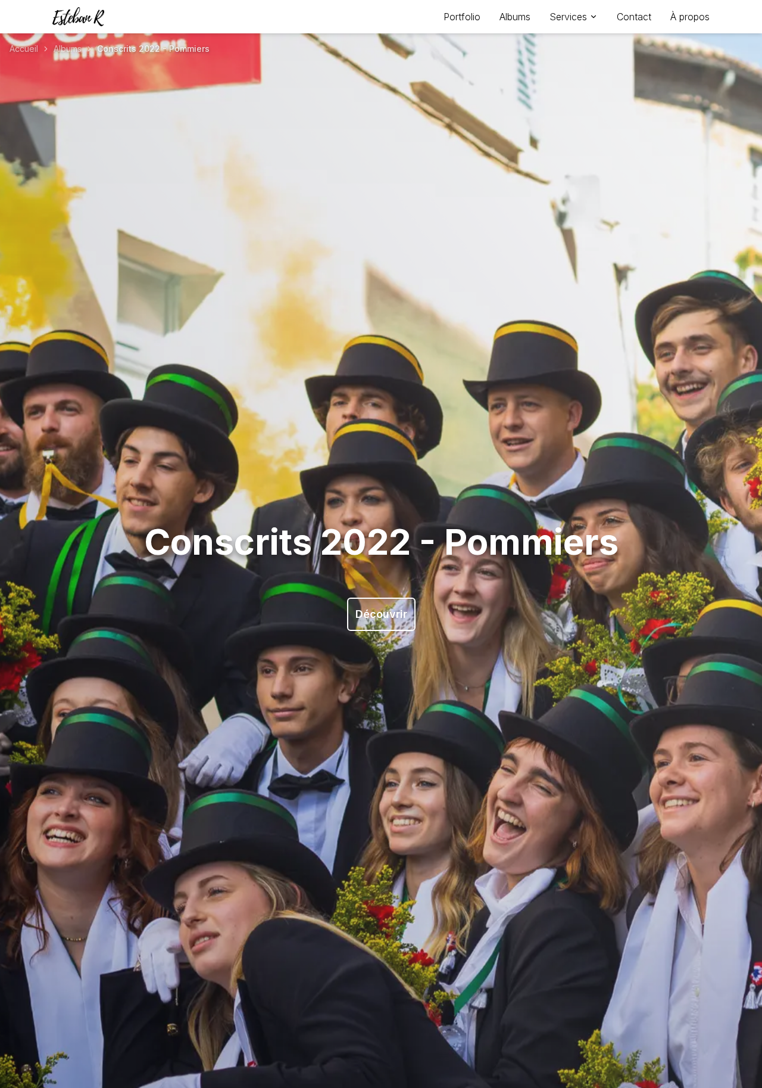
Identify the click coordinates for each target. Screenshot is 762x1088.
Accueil (24, 48)
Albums (514, 17)
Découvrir (381, 614)
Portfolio (462, 17)
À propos (690, 17)
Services (568, 17)
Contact (634, 17)
